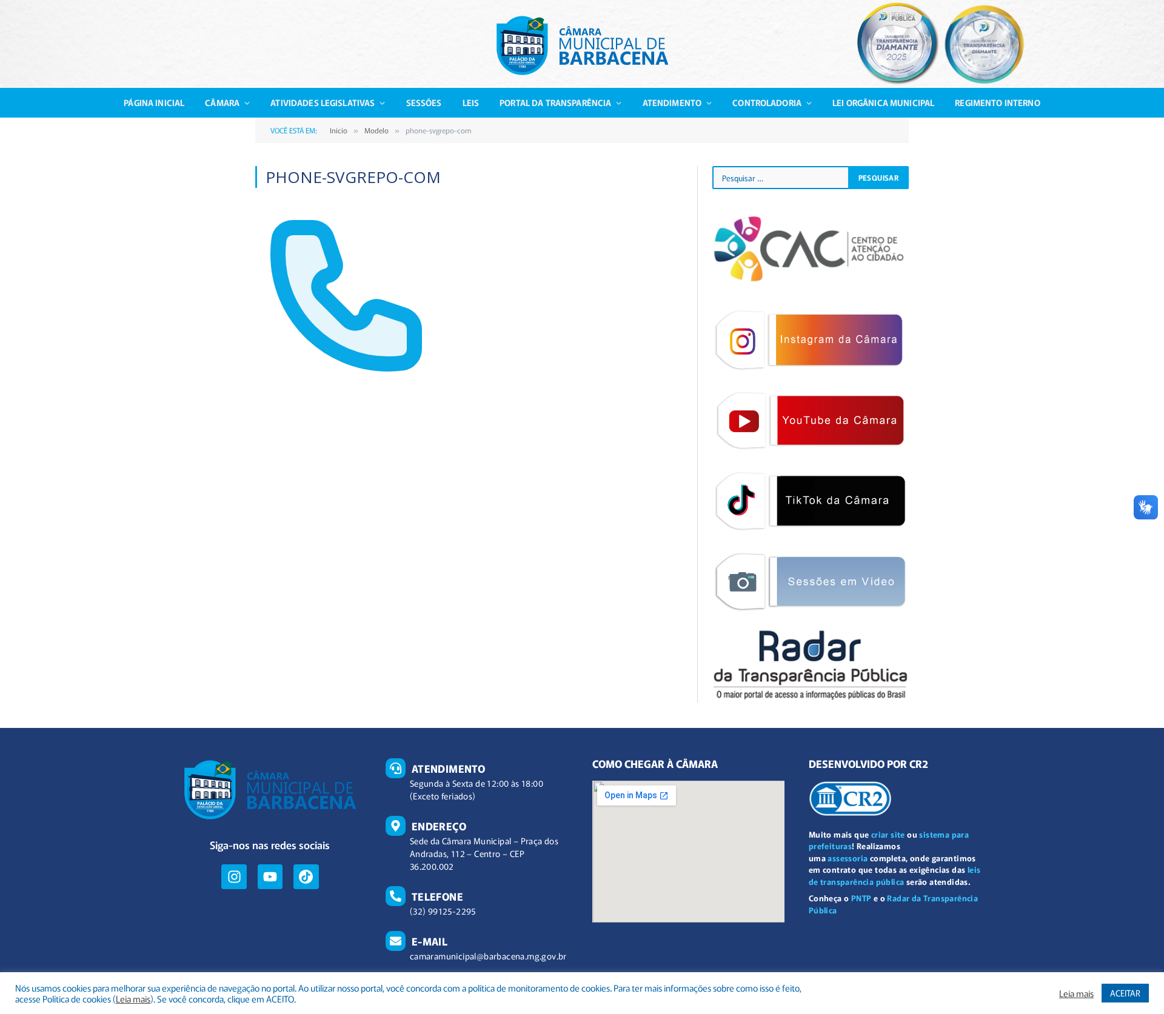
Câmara (222, 102)
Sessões (424, 102)
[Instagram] (233, 876)
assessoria (848, 858)
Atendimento (672, 102)
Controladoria (766, 102)
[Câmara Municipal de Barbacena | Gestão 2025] (582, 45)
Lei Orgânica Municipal (883, 102)
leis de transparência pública (895, 875)
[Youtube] (270, 876)
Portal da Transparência (555, 102)
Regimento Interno (997, 102)
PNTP (861, 898)
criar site (888, 834)
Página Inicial (154, 102)
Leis (471, 102)
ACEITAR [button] (1125, 993)
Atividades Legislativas (322, 102)
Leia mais (133, 998)
